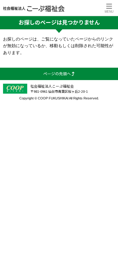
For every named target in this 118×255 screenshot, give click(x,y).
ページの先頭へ (57, 73)
